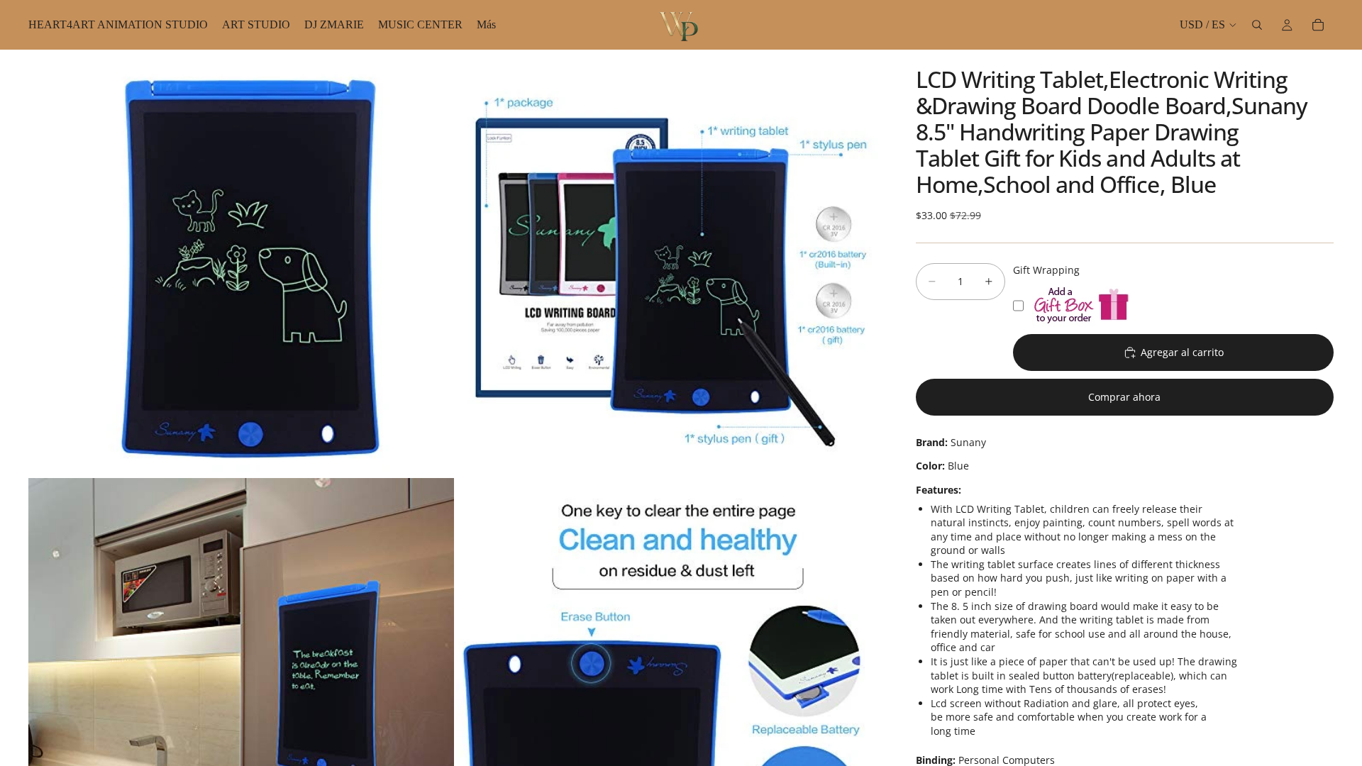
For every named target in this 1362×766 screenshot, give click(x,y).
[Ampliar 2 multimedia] (669, 262)
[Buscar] (1257, 24)
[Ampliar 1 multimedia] (241, 262)
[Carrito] (1318, 24)
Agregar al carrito (1182, 352)
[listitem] (486, 25)
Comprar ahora (1124, 397)
